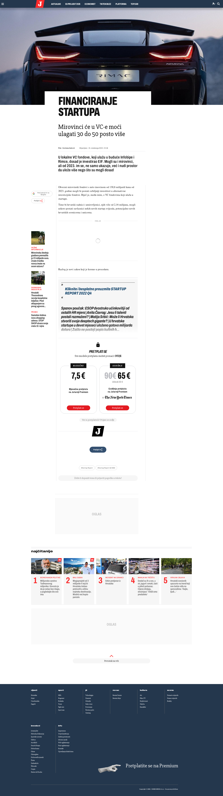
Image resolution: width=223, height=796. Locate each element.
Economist (90, 4)
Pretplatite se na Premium (152, 766)
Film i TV (143, 698)
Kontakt (60, 749)
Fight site (61, 707)
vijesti (34, 690)
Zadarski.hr (34, 763)
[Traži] (218, 4)
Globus (33, 740)
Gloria (33, 751)
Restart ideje (117, 698)
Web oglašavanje (63, 743)
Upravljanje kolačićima (65, 751)
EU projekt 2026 (72, 4)
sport (61, 690)
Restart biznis (117, 695)
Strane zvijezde (172, 698)
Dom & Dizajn (35, 746)
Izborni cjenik (62, 740)
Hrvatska (34, 695)
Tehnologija (89, 695)
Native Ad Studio (36, 772)
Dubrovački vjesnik (37, 757)
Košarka (60, 701)
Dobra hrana (35, 749)
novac (116, 690)
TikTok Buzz (105, 4)
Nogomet (61, 698)
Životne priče (89, 710)
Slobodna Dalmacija (37, 734)
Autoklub (34, 743)
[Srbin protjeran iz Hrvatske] (111, 566)
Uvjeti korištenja (63, 734)
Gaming (88, 713)
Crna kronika (35, 701)
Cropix (33, 769)
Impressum (62, 731)
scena (170, 690)
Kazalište (143, 707)
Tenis (60, 704)
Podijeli (37, 201)
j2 (86, 690)
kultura (143, 690)
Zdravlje (88, 701)
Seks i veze (88, 704)
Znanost (88, 698)
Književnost (144, 701)
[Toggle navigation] (2, 3)
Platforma (121, 4)
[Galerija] (111, 56)
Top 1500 (134, 4)
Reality (169, 701)
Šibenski (34, 766)
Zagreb (33, 704)
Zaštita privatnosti (64, 737)
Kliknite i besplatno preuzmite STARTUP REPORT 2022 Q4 (95, 291)
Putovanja (88, 707)
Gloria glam (34, 754)
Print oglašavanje (63, 746)
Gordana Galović (68, 148)
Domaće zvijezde (172, 695)
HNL (59, 695)
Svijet (33, 698)
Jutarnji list (34, 731)
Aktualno (56, 4)
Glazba (142, 704)
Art (141, 695)
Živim (33, 760)
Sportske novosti (36, 737)
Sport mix (61, 710)
